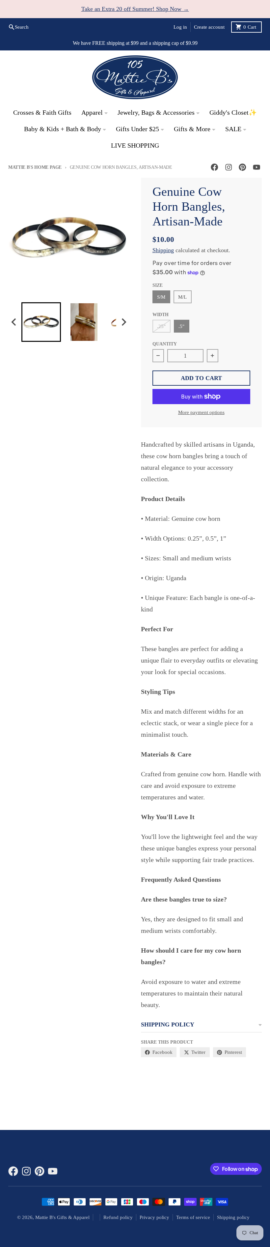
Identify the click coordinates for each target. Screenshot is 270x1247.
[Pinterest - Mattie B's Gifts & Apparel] (242, 167)
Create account (209, 27)
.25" (161, 326)
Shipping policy (233, 1217)
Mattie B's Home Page (35, 167)
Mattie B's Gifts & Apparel (62, 1217)
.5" (181, 326)
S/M (161, 297)
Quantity (164, 343)
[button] (41, 322)
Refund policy (118, 1217)
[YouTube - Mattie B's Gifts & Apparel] (256, 167)
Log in (180, 27)
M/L (182, 297)
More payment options (201, 412)
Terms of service (193, 1217)
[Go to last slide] (14, 322)
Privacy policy (154, 1217)
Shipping (163, 250)
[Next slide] (123, 322)
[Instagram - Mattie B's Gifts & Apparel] (228, 167)
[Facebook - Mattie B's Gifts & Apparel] (214, 167)
